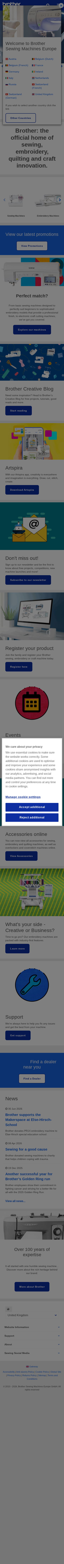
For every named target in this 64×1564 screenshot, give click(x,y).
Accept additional (32, 807)
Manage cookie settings (23, 796)
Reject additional (32, 817)
